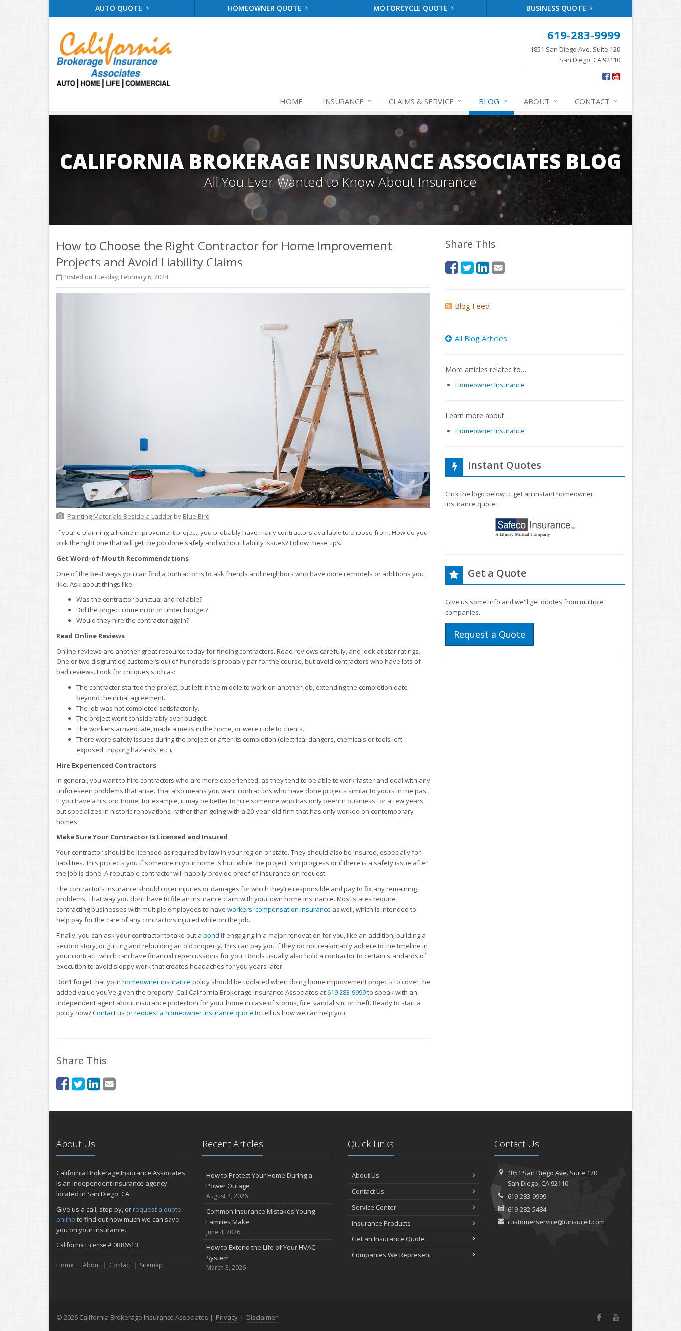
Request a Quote (489, 634)
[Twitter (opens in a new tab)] (78, 1083)
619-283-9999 (346, 992)
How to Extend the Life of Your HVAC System (260, 1257)
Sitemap (151, 1265)
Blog (493, 101)
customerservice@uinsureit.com (556, 1221)
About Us (365, 1175)
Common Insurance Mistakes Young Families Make (260, 1221)
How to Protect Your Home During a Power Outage (259, 1185)
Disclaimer (262, 1317)
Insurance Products (381, 1223)
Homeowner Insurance (489, 384)
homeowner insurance (156, 981)
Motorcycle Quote (411, 8)
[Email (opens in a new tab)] (109, 1083)
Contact (596, 101)
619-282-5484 (527, 1209)
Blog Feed (472, 306)
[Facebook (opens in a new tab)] (606, 76)
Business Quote (557, 8)
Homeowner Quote (266, 8)
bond (211, 935)
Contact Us (368, 1191)
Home (291, 101)
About (541, 101)
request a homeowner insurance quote (193, 1012)
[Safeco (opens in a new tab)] (535, 529)
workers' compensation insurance (279, 909)
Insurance (347, 101)
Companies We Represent (391, 1254)
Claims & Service (425, 101)
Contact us (109, 1012)
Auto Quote (119, 8)
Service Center (374, 1207)
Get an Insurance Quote (388, 1238)
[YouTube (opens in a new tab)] (616, 76)
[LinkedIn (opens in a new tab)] (93, 1083)
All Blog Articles (481, 338)
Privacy (227, 1317)
